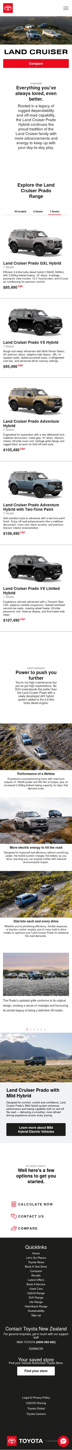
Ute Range (36, 1302)
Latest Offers (36, 1279)
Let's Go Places (36, 1257)
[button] (63, 1441)
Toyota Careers (36, 1413)
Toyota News (36, 1262)
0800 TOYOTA (36, 1342)
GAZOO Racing (36, 1403)
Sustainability (36, 1310)
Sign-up (36, 1315)
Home (36, 1253)
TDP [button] (20, 286)
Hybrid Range (36, 1293)
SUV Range (36, 1297)
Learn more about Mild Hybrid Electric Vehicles (36, 1129)
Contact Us (36, 1348)
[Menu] (66, 8)
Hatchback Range (36, 1306)
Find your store (36, 1371)
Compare (36, 63)
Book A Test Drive (36, 1266)
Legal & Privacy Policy (36, 1397)
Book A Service (36, 1284)
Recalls (36, 1275)
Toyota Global (36, 1408)
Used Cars (36, 1288)
